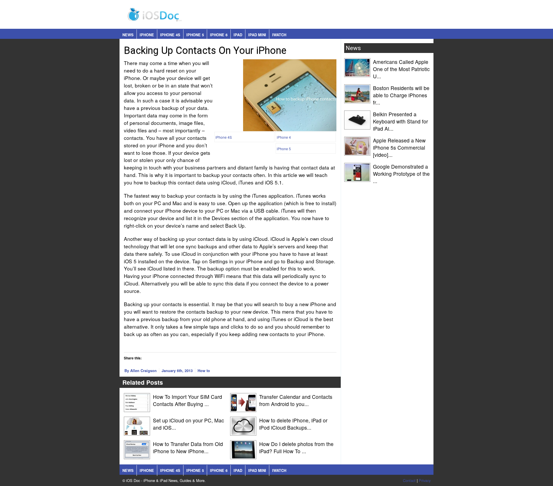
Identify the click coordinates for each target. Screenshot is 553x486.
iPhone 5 (195, 34)
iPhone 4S (170, 34)
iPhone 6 (219, 34)
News (128, 34)
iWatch (279, 34)
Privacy (425, 480)
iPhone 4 (284, 137)
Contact (409, 480)
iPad (238, 34)
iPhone (147, 34)
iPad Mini (257, 34)
